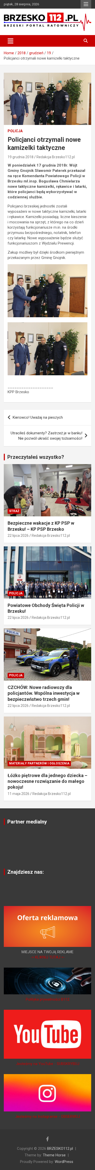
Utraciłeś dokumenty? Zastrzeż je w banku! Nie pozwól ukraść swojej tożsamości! (46, 436)
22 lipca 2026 (18, 536)
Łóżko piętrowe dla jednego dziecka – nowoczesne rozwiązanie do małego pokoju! (47, 781)
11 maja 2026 (18, 794)
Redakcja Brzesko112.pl (55, 157)
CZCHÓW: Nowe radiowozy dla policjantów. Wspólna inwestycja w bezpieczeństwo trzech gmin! (44, 693)
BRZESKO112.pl (60, 1148)
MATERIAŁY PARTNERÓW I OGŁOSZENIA (39, 763)
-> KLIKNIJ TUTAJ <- (47, 957)
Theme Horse (54, 1155)
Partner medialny (27, 822)
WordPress (64, 1161)
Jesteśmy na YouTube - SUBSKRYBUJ (47, 1063)
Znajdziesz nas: (25, 872)
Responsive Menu (86, 4)
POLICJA (15, 131)
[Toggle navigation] (10, 41)
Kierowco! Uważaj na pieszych (38, 417)
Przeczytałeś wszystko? (35, 457)
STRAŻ (14, 511)
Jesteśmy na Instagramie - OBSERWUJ (47, 1116)
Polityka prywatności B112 (47, 999)
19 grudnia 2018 (20, 157)
